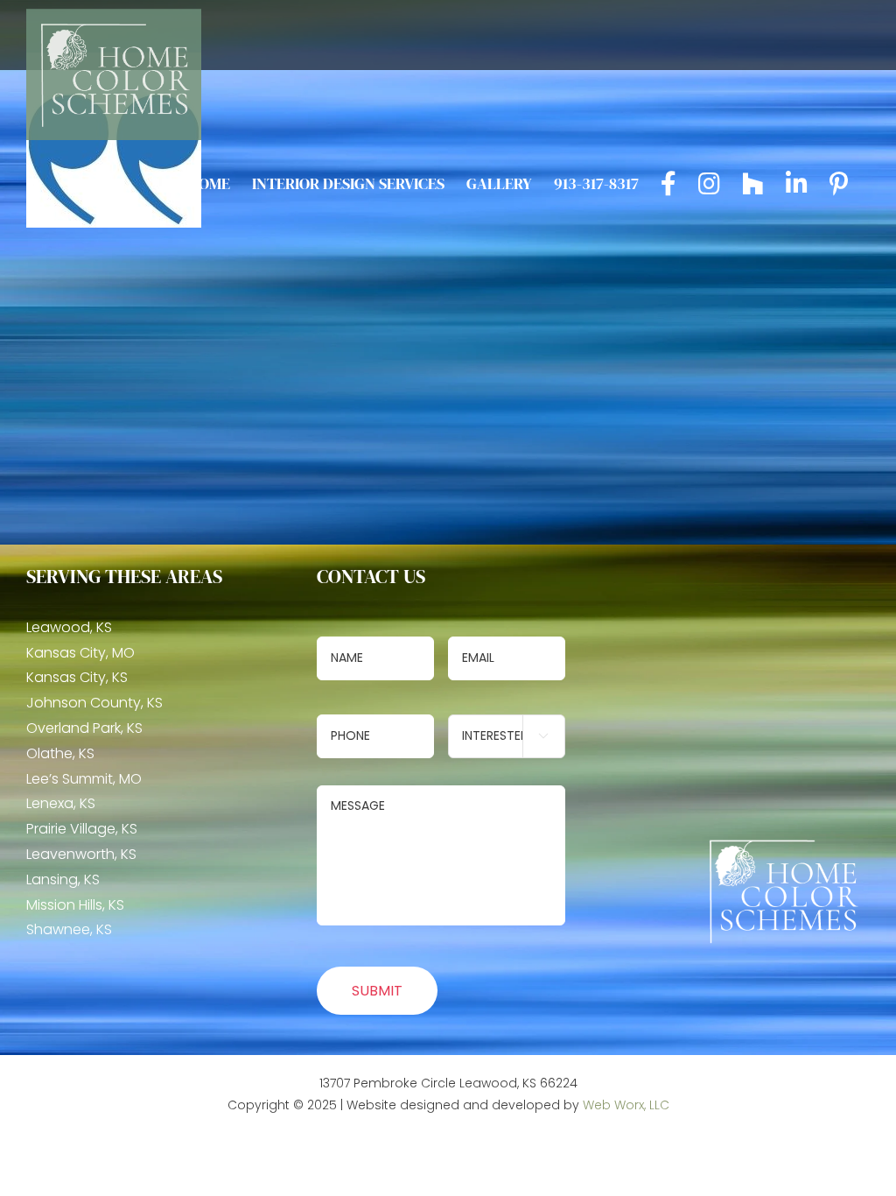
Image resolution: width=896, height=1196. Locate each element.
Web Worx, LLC (626, 1105)
